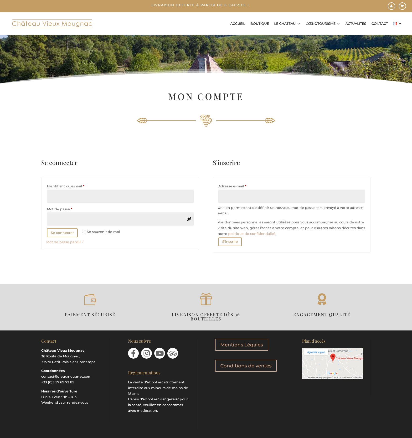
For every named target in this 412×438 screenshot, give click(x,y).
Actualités (355, 23)
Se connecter (62, 233)
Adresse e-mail (242, 186)
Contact (379, 23)
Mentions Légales (241, 345)
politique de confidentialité (251, 234)
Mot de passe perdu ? (64, 242)
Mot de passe (69, 209)
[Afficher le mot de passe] (188, 219)
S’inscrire (230, 241)
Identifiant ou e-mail (75, 186)
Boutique (259, 23)
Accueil (237, 23)
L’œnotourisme (320, 23)
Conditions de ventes (246, 366)
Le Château (285, 23)
